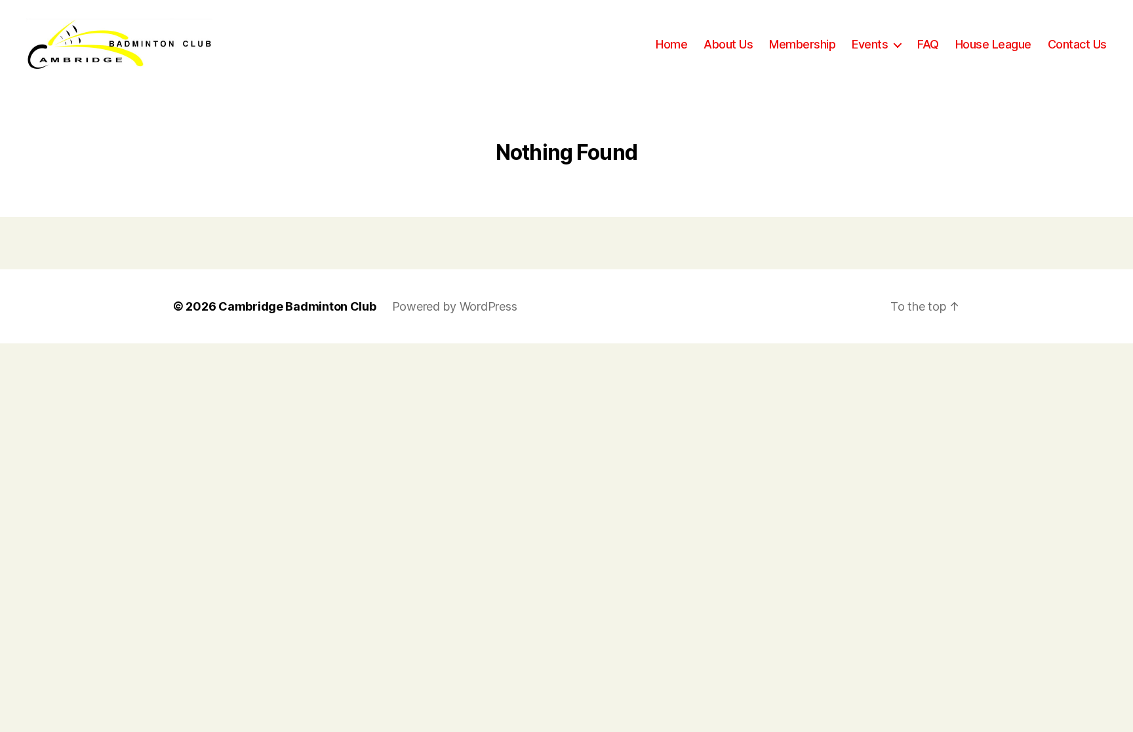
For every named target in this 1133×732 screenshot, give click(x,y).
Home (671, 44)
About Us (728, 44)
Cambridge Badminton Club (297, 306)
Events (870, 44)
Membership (802, 44)
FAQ (928, 44)
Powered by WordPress (454, 306)
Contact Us (1077, 44)
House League (993, 44)
